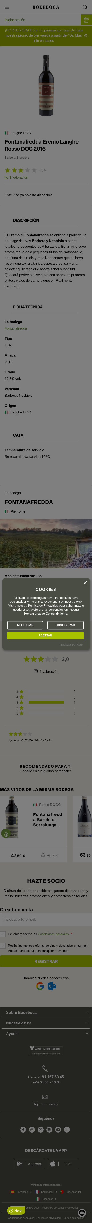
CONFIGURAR (65, 625)
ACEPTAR (45, 635)
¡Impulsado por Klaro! (71, 644)
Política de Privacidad (43, 606)
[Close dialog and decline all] (85, 583)
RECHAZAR (25, 625)
